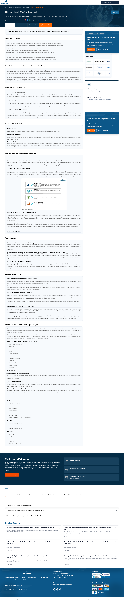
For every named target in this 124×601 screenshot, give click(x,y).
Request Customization (103, 49)
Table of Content (21, 25)
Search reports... (107, 2)
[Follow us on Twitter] (54, 589)
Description (10, 24)
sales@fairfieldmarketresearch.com (62, 584)
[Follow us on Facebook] (57, 589)
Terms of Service (98, 599)
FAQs (117, 599)
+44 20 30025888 (61, 577)
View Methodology (12, 475)
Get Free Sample (91, 49)
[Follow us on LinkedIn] (60, 589)
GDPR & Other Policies (109, 599)
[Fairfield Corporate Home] (27, 572)
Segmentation (33, 25)
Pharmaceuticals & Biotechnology (22, 7)
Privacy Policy (88, 599)
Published (10, 7)
